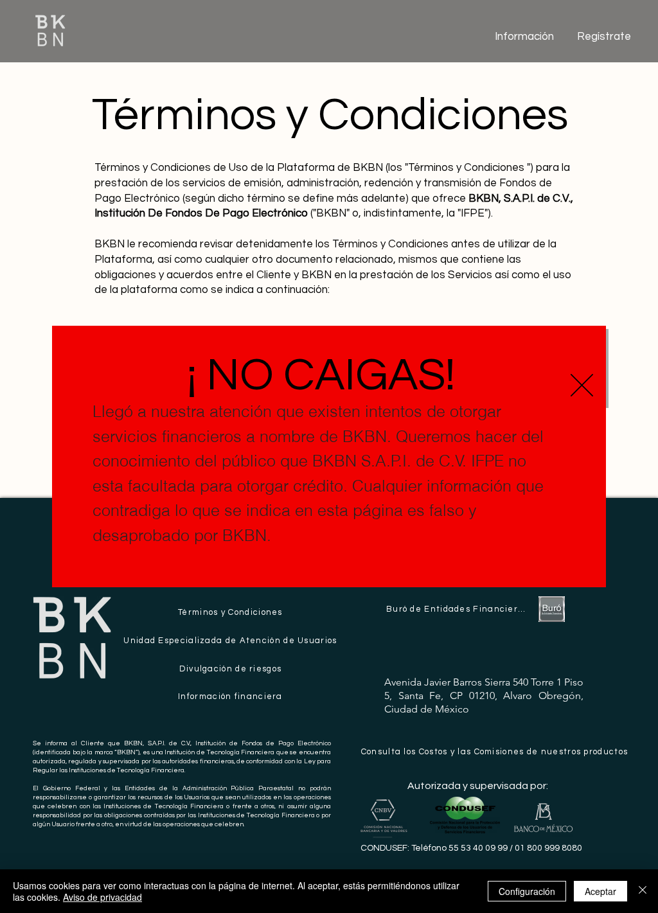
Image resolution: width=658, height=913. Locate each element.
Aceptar (600, 891)
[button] (582, 385)
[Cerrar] (642, 891)
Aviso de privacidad (102, 897)
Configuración (527, 891)
